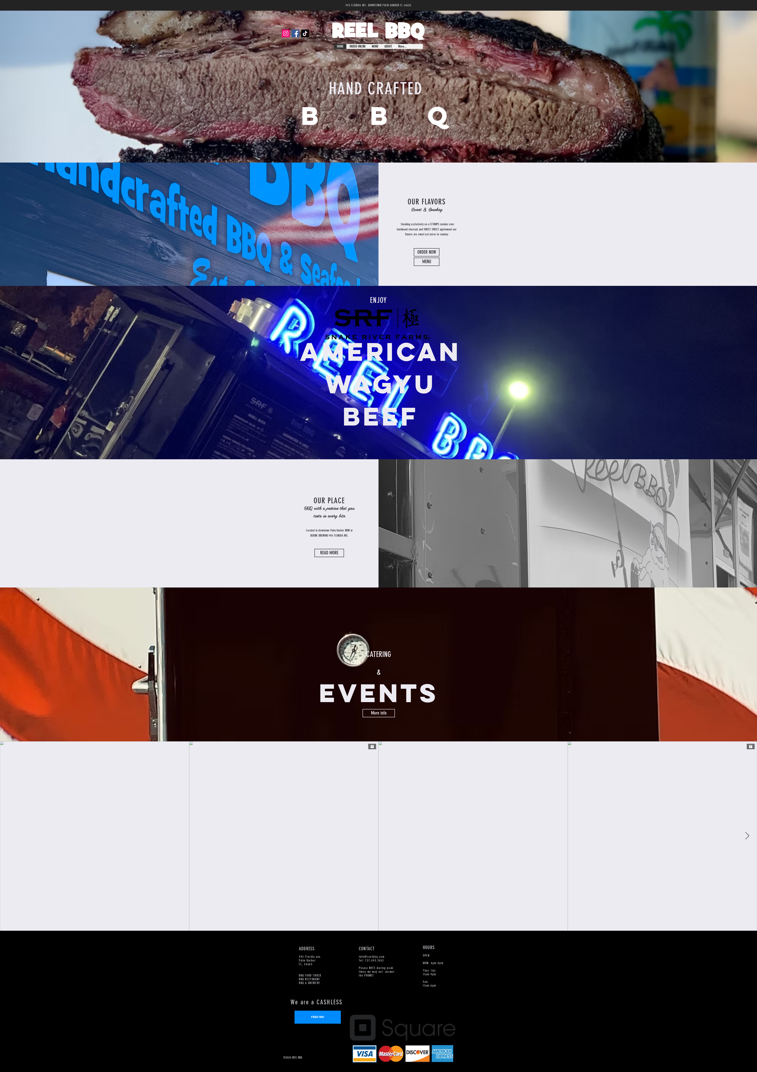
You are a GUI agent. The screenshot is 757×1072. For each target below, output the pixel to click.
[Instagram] (286, 33)
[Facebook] (295, 33)
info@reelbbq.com (372, 957)
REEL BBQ (378, 32)
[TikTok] (305, 33)
